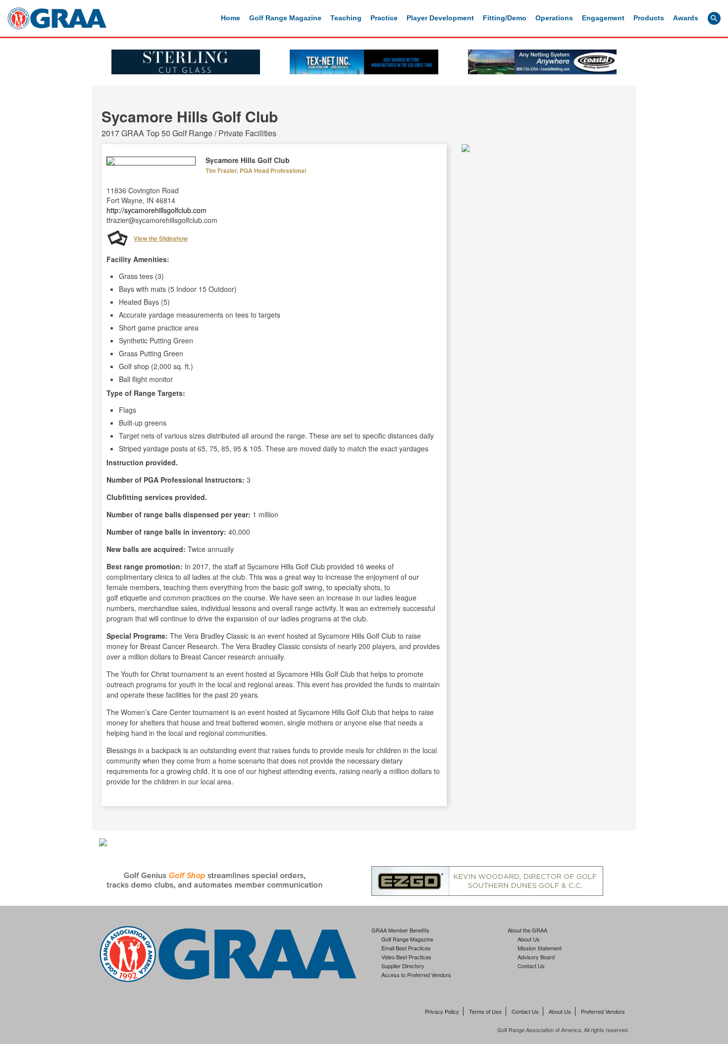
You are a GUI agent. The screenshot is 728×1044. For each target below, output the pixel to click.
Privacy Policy (442, 1011)
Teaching (346, 18)
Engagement (603, 18)
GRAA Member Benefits (400, 930)
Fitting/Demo (504, 18)
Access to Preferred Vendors (416, 975)
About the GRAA (527, 930)
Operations (554, 18)
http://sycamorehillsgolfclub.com (156, 210)
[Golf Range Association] (56, 18)
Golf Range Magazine (285, 18)
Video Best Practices (406, 957)
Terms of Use (485, 1011)
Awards (685, 18)
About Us (529, 939)
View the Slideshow (161, 238)
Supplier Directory (402, 966)
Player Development (440, 18)
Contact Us (531, 966)
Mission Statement (540, 948)
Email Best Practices (406, 948)
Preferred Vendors (603, 1011)
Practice (384, 18)
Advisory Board (536, 957)
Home (230, 18)
